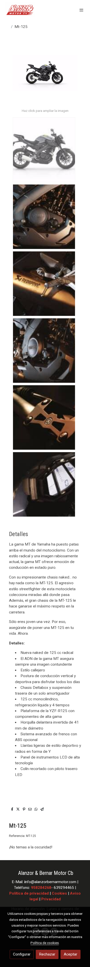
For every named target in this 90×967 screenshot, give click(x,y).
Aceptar (70, 954)
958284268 (41, 887)
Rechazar (47, 954)
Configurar (21, 954)
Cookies (59, 893)
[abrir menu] (81, 10)
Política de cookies (44, 943)
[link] (20, 9)
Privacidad (51, 899)
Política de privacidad (29, 893)
